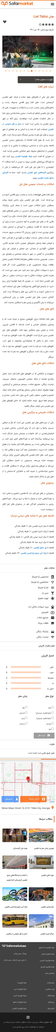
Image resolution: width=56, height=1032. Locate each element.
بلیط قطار (51, 995)
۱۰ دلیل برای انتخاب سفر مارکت (14, 960)
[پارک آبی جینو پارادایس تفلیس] (15, 889)
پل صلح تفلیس (40, 547)
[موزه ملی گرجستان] (15, 830)
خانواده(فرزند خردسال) (44, 713)
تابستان (22, 713)
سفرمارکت (50, 982)
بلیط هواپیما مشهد (19, 1002)
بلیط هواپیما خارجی (47, 960)
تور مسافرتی (49, 989)
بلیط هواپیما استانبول (46, 947)
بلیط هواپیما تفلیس (23, 156)
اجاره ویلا (51, 1008)
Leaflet (51, 801)
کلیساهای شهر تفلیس (36, 172)
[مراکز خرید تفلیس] (41, 916)
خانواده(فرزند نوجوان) (44, 718)
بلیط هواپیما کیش (19, 995)
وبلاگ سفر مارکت (20, 953)
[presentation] (51, 51)
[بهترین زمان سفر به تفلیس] (41, 830)
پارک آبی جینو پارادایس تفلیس (34, 553)
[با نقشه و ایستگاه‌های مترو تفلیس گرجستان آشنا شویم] (15, 857)
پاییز (23, 718)
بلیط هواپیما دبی (20, 989)
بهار (23, 707)
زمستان (22, 723)
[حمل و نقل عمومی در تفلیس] (15, 916)
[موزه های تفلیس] (41, 857)
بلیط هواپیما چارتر (47, 954)
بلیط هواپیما (21, 982)
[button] (50, 70)
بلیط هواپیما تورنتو (47, 966)
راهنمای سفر (49, 973)
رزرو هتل (51, 1002)
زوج (50, 707)
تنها (50, 729)
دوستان (49, 723)
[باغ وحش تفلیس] (41, 889)
